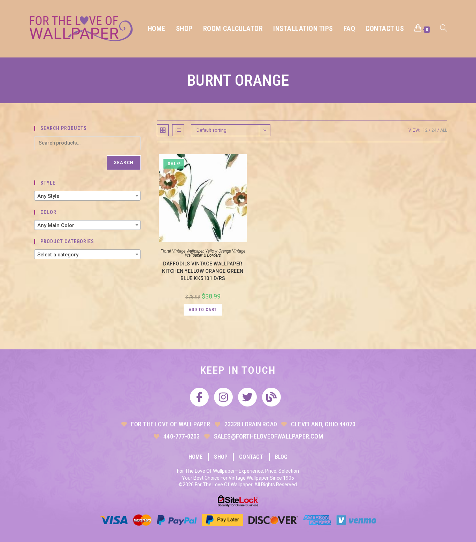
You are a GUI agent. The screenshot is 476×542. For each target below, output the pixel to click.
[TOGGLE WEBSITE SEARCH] (443, 28)
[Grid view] (163, 130)
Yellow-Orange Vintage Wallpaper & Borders (215, 253)
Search (123, 162)
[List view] (178, 130)
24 (433, 130)
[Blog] (271, 397)
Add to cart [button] (203, 309)
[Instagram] (223, 397)
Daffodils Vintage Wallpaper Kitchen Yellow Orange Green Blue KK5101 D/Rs (203, 271)
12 (425, 130)
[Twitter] (247, 397)
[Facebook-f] (199, 397)
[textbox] (87, 196)
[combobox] (87, 196)
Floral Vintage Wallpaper (182, 251)
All (443, 130)
